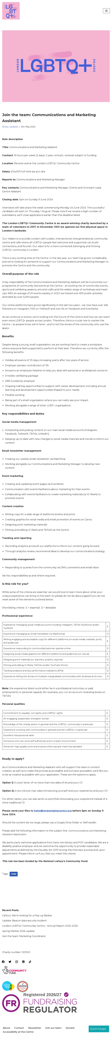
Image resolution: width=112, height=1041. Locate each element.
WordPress (67, 1037)
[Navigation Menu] (106, 10)
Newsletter (34, 1028)
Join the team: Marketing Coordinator (24, 936)
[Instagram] (16, 961)
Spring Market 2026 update (18, 931)
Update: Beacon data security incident (24, 920)
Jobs (13, 874)
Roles (5, 126)
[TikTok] (30, 961)
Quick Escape (98, 1028)
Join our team (53, 1028)
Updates (13, 126)
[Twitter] (9, 961)
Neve (41, 1037)
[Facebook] (3, 961)
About (6, 1028)
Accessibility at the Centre (18, 1032)
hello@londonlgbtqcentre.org (53, 810)
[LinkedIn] (23, 961)
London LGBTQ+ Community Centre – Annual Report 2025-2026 (40, 925)
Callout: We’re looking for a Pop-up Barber (27, 915)
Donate (70, 1028)
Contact (19, 1028)
